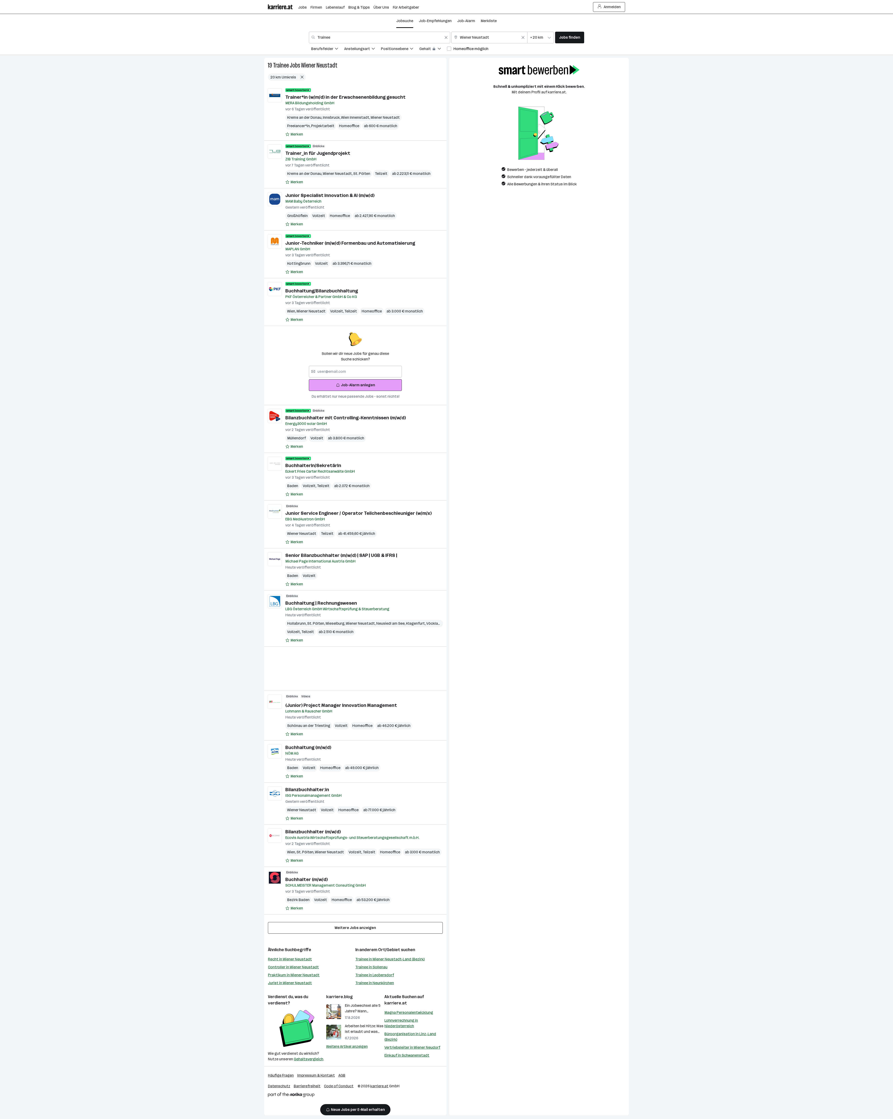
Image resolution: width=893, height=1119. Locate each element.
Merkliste (489, 21)
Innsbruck (332, 117)
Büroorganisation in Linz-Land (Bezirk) (410, 1037)
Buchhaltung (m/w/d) (308, 747)
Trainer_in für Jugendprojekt (317, 153)
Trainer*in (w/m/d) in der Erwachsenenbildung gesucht (345, 97)
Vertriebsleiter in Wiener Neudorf (412, 1047)
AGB (341, 1075)
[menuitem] (327, 49)
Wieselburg (336, 623)
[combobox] (379, 37)
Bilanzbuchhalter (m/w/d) (313, 831)
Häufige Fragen (281, 1075)
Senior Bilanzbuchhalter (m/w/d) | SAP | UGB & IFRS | (341, 555)
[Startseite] (283, 7)
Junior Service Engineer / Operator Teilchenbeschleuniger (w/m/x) (358, 513)
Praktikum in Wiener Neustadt (294, 975)
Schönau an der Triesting (308, 725)
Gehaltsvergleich (308, 1059)
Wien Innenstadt (356, 117)
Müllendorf (296, 438)
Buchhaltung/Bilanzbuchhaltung (321, 291)
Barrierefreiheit (307, 1086)
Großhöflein (297, 216)
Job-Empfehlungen (435, 21)
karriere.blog (339, 996)
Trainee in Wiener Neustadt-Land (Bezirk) (390, 959)
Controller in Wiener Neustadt (293, 967)
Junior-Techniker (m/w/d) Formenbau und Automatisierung (350, 243)
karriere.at (395, 1003)
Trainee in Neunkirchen (374, 983)
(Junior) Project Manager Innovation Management (341, 705)
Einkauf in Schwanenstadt (406, 1055)
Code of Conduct (338, 1086)
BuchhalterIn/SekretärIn (313, 465)
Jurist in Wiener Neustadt (290, 983)
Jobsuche (404, 21)
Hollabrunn (297, 623)
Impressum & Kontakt (316, 1075)
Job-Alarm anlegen (358, 385)
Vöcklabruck (437, 623)
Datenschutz (279, 1086)
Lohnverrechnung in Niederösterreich (401, 1023)
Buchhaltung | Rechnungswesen (321, 603)
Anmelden (612, 7)
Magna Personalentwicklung (408, 1012)
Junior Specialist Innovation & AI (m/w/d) (329, 195)
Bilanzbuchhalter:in (307, 789)
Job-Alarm (466, 21)
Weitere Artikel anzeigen (347, 1046)
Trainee (281, 65)
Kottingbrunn (298, 263)
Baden (292, 486)
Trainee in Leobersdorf (374, 975)
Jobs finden (569, 37)
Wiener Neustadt (319, 65)
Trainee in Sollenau (371, 967)
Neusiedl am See (391, 623)
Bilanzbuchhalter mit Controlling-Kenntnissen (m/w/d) (345, 417)
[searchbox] (355, 371)
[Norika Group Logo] (291, 1095)
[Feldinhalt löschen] (446, 37)
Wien (292, 311)
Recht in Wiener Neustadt (290, 959)
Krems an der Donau (305, 117)
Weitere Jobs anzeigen (355, 928)
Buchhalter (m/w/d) (306, 879)
